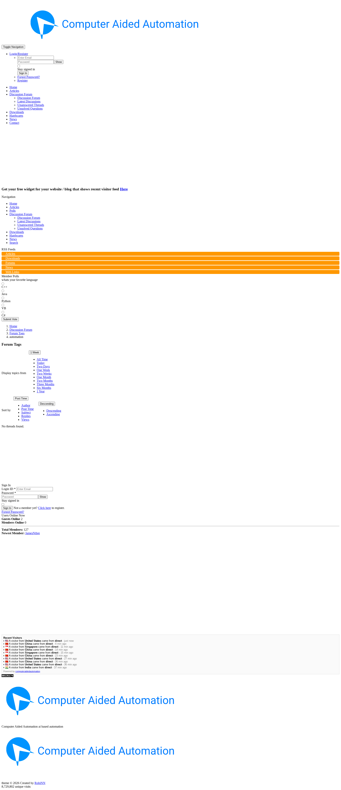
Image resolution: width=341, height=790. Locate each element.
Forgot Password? (28, 77)
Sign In (23, 73)
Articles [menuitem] (14, 90)
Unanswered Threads (30, 225)
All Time (42, 359)
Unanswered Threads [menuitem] (30, 105)
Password (9, 493)
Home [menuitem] (13, 87)
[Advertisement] (170, 155)
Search (13, 242)
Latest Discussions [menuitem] (28, 101)
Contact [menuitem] (14, 122)
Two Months (45, 380)
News (13, 239)
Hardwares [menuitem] (16, 115)
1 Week (34, 352)
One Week (43, 370)
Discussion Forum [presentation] (20, 94)
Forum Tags (16, 333)
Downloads (16, 232)
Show (58, 61)
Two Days (43, 366)
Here (124, 189)
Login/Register (18, 53)
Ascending (53, 414)
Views (25, 419)
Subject (26, 412)
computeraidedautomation (27, 671)
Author (25, 405)
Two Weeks (44, 373)
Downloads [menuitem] (16, 112)
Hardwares (16, 235)
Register (22, 80)
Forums (10, 262)
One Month (44, 377)
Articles (14, 207)
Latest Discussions (28, 221)
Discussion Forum (20, 214)
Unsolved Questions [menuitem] (30, 108)
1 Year (41, 391)
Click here (44, 508)
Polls (12, 210)
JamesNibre (32, 533)
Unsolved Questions (30, 228)
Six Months (44, 387)
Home (13, 203)
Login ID (9, 489)
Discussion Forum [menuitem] (28, 98)
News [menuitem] (13, 119)
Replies (26, 416)
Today (41, 363)
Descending (46, 403)
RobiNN (40, 783)
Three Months (45, 384)
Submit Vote (10, 319)
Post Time (21, 398)
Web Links (12, 272)
